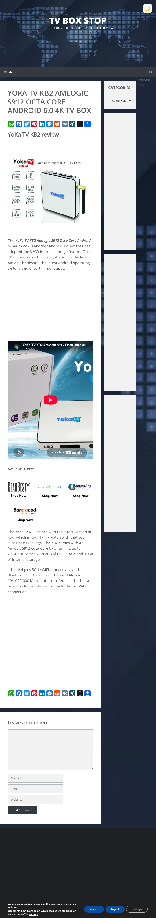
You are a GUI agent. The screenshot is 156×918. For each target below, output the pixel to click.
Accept (94, 909)
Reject (115, 909)
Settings (137, 909)
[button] (151, 72)
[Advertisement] (78, 41)
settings (33, 914)
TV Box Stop (78, 20)
